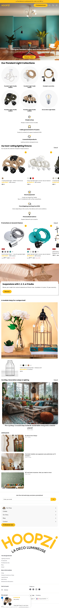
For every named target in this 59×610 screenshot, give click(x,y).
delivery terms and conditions (39, 209)
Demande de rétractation (7, 581)
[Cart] (53, 5)
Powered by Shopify (23, 606)
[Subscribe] (53, 499)
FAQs (2, 573)
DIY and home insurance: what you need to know (38, 472)
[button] (5, 182)
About (2, 567)
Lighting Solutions (5, 558)
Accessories (4, 560)
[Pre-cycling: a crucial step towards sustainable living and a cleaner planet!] (30, 403)
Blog (2, 564)
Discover (7, 291)
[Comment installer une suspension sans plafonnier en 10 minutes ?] (12, 461)
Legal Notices (4, 577)
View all (56, 147)
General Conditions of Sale (7, 575)
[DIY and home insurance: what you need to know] (12, 480)
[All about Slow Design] (12, 443)
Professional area (41, 5)
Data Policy (4, 579)
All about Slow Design (31, 435)
